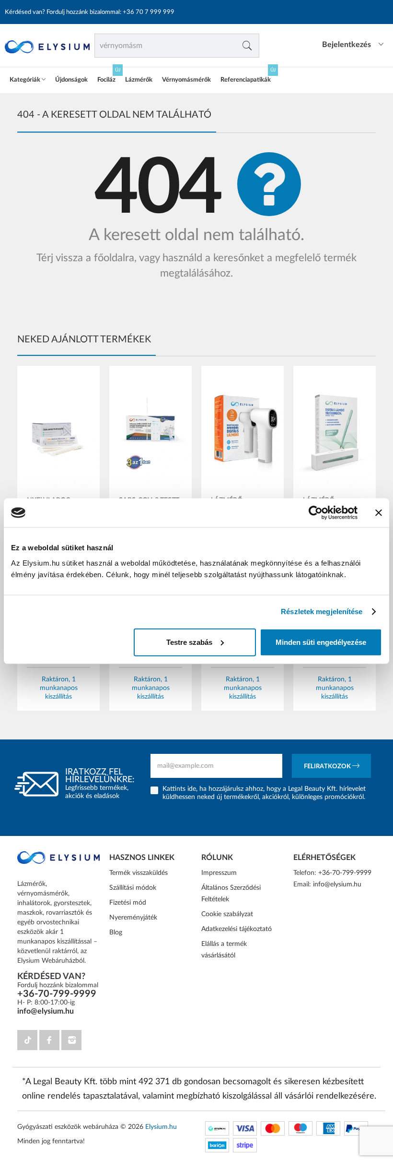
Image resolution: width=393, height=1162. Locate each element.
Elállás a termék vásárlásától (224, 950)
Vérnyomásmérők (186, 80)
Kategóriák (26, 80)
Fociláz (106, 80)
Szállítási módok (132, 887)
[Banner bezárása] (378, 512)
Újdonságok (71, 80)
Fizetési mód (127, 902)
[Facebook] (49, 1040)
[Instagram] (71, 1040)
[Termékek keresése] (247, 46)
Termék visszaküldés (138, 873)
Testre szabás (189, 642)
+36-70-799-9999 (56, 994)
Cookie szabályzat (227, 914)
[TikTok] (27, 1040)
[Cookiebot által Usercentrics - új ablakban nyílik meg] (316, 513)
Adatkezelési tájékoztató (236, 929)
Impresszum (219, 873)
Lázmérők (138, 80)
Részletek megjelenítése (321, 611)
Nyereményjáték (133, 917)
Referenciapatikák (245, 80)
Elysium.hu (161, 1127)
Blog (115, 932)
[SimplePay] (217, 1128)
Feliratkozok (328, 766)
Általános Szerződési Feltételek (231, 893)
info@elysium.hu (45, 1011)
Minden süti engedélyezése (321, 642)
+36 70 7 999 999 (148, 12)
